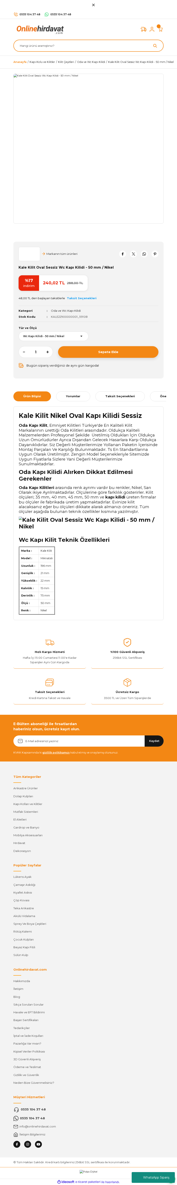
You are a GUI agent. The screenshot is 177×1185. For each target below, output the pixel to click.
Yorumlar (73, 396)
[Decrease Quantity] (22, 352)
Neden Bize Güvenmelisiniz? (33, 1082)
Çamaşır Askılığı (24, 884)
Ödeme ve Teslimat (27, 1067)
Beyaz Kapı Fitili (24, 947)
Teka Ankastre (23, 908)
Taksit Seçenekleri (120, 396)
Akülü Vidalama (24, 916)
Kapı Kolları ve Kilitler (27, 804)
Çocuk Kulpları (23, 939)
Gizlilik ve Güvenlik (26, 1075)
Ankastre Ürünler (25, 788)
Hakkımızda (21, 981)
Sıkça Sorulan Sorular (28, 1004)
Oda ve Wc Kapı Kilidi (66, 310)
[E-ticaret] (88, 1182)
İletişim (18, 988)
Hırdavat (19, 843)
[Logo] (39, 29)
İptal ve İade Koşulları (28, 1035)
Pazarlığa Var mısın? (27, 1043)
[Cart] (161, 29)
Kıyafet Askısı (22, 892)
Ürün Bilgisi (32, 396)
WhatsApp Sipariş (156, 1177)
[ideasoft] (65, 1182)
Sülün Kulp (20, 955)
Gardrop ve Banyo (26, 827)
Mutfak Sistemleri (25, 811)
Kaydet (154, 741)
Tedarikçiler (21, 1028)
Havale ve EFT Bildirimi (29, 1012)
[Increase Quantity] (49, 352)
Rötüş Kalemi (22, 931)
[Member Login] (152, 29)
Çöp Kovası (21, 900)
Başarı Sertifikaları (25, 1020)
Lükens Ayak (22, 876)
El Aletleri (20, 819)
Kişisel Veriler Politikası (29, 1051)
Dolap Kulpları (23, 796)
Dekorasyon (22, 851)
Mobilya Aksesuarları (28, 835)
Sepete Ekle (108, 352)
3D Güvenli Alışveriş (27, 1059)
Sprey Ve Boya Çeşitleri (29, 923)
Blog (16, 996)
